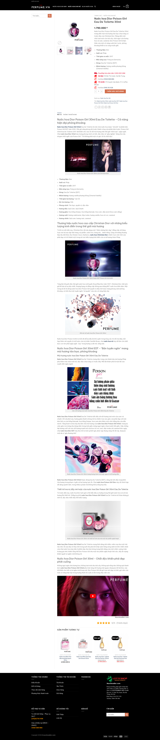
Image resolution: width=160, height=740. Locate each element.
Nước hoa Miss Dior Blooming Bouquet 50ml (65, 658)
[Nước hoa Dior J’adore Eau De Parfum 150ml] (102, 643)
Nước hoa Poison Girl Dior (111, 103)
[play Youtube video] (93, 596)
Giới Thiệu (60, 714)
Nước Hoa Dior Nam (60, 6)
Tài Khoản (60, 683)
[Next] (88, 29)
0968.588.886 (109, 79)
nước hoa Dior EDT (114, 101)
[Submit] (49, 16)
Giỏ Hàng (59, 693)
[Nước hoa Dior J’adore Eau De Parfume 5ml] (120, 643)
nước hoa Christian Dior (99, 235)
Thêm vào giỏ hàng (115, 91)
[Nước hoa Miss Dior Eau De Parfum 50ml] (83, 643)
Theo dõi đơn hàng (38, 690)
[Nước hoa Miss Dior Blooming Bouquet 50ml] (65, 643)
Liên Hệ (59, 718)
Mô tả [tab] (59, 114)
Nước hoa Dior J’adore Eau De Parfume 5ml (120, 657)
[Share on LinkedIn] (109, 107)
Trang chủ (98, 15)
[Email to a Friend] (102, 107)
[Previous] (60, 29)
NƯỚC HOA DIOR (35, 1)
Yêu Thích (59, 686)
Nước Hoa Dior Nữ (74, 6)
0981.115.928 (108, 88)
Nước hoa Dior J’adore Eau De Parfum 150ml (102, 657)
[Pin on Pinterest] (106, 107)
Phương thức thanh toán (40, 693)
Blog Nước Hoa (87, 6)
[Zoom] (59, 43)
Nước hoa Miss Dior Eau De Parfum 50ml (84, 657)
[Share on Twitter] (99, 107)
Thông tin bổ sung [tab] (70, 114)
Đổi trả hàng (35, 686)
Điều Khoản (35, 683)
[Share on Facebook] (96, 107)
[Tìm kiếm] (95, 6)
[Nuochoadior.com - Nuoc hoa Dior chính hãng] (40, 6)
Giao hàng (60, 690)
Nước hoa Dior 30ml (102, 101)
